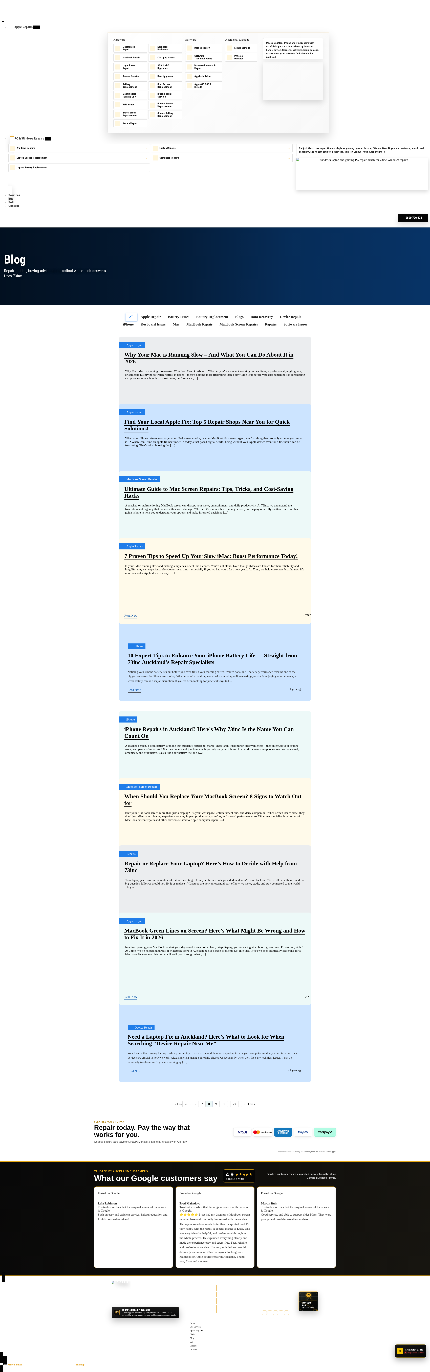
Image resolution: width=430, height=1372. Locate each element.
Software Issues (295, 324)
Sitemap (80, 1364)
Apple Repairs (197, 1297)
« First (178, 1104)
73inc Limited (15, 1364)
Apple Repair (151, 317)
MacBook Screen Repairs (239, 324)
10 (223, 1104)
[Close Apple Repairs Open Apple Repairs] (36, 27)
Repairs (271, 324)
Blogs (239, 317)
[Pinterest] (281, 1312)
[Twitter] (270, 1312)
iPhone (128, 324)
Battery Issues (178, 317)
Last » (252, 1104)
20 (234, 1104)
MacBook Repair (199, 324)
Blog (192, 1304)
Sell (192, 1308)
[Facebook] (264, 1312)
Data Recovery (262, 317)
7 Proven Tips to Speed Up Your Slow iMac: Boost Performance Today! (211, 556)
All (131, 317)
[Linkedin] (286, 1312)
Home (193, 1289)
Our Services (197, 1293)
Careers (194, 1312)
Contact (194, 1316)
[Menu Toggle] (3, 21)
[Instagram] (275, 1312)
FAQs (192, 1301)
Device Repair (290, 317)
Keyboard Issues (153, 324)
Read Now (130, 615)
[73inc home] (121, 1286)
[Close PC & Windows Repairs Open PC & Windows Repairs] (48, 139)
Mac (176, 324)
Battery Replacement (212, 317)
